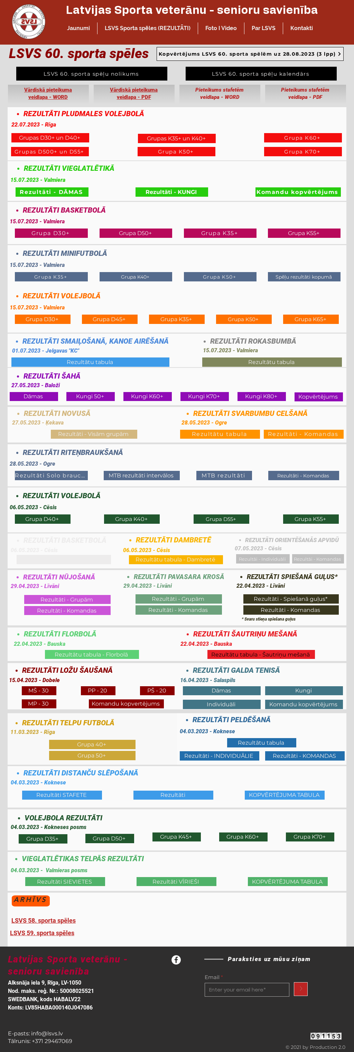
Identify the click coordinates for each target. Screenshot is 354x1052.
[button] (147, 28)
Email (212, 977)
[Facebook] (176, 960)
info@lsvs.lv (47, 1033)
